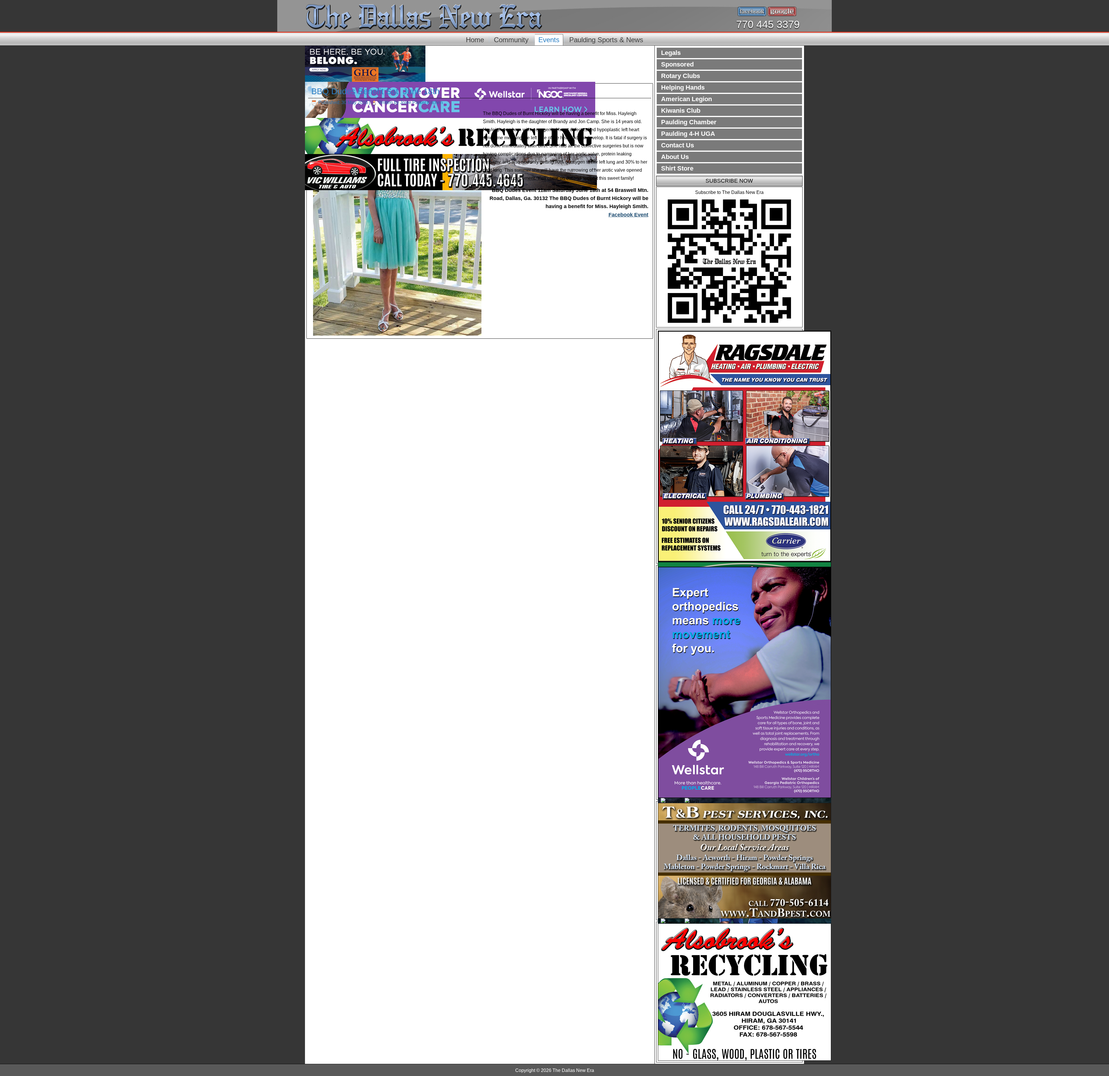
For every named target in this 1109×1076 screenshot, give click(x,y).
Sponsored (677, 64)
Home (475, 40)
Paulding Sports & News (606, 40)
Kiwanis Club (680, 110)
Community (511, 40)
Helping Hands (683, 87)
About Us (675, 156)
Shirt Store (677, 168)
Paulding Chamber (689, 122)
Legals (671, 52)
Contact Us (677, 145)
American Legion (686, 99)
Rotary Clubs (680, 75)
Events (548, 40)
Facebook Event (628, 215)
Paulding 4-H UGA (688, 133)
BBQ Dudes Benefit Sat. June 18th (375, 91)
